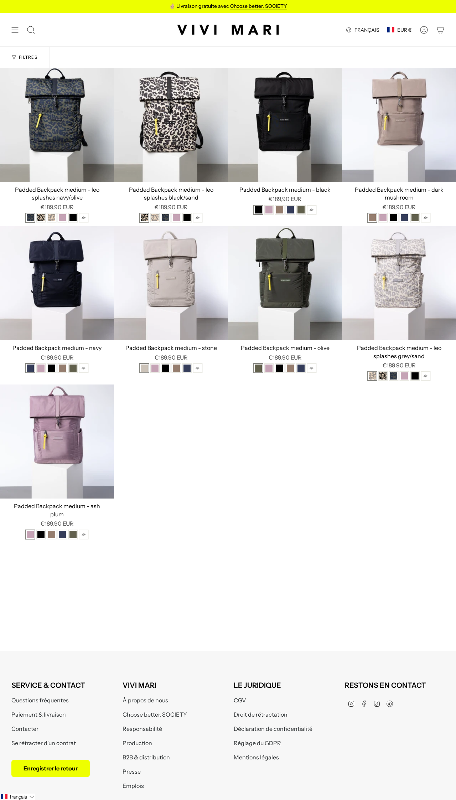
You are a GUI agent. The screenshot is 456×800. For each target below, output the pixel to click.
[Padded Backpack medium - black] (285, 125)
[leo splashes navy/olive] (30, 217)
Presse (132, 771)
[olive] (301, 210)
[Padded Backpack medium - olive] (285, 283)
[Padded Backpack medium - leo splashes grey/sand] (399, 283)
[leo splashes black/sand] (41, 217)
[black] (73, 217)
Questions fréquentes (40, 700)
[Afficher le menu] (15, 30)
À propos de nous (145, 700)
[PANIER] (440, 30)
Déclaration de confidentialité (273, 728)
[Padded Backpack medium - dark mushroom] (399, 125)
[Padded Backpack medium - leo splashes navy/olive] (57, 125)
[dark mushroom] (279, 210)
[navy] (290, 210)
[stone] (144, 368)
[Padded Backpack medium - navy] (57, 283)
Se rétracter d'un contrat (43, 743)
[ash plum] (62, 217)
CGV (240, 700)
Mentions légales (256, 757)
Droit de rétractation (260, 714)
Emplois (133, 785)
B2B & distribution (146, 757)
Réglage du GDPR (257, 743)
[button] (17, 797)
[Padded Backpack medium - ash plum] (57, 441)
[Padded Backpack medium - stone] (171, 283)
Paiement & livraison (38, 714)
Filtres (28, 57)
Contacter (24, 728)
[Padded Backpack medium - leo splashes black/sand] (171, 125)
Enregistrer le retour (51, 768)
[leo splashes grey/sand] (51, 217)
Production (137, 743)
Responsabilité (142, 728)
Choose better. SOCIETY (155, 714)
